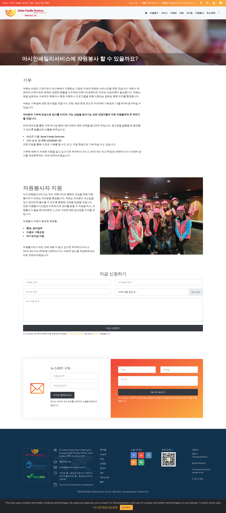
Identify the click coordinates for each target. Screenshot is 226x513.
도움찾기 (154, 13)
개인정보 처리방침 (107, 507)
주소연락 (211, 13)
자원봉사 (199, 13)
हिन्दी (47, 3)
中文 (12, 3)
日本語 (18, 3)
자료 (181, 13)
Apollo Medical (199, 463)
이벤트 (173, 13)
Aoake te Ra (197, 472)
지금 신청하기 (113, 328)
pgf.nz (195, 454)
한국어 (26, 3)
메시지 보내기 (158, 392)
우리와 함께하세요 (62, 395)
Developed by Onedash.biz (136, 492)
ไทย (31, 3)
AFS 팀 (189, 13)
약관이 (96, 334)
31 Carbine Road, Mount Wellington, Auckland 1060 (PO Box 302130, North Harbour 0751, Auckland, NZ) (76, 453)
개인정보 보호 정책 (75, 334)
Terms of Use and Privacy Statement (76, 485)
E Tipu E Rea (197, 479)
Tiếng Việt (39, 3)
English (5, 3)
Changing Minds (199, 457)
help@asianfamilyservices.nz (178, 3)
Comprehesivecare (201, 469)
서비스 (164, 13)
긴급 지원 (133, 3)
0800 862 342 (150, 3)
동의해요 (126, 507)
